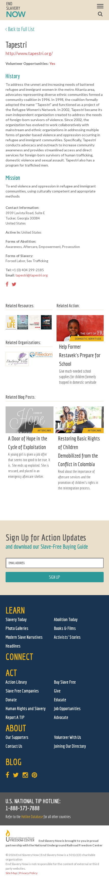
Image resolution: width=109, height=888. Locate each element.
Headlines (13, 646)
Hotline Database (32, 816)
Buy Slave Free (65, 682)
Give (57, 690)
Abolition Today (66, 619)
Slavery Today (16, 619)
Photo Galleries (17, 628)
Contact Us (14, 746)
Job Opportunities (67, 708)
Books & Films (65, 628)
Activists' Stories (67, 637)
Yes (52, 63)
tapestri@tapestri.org (31, 275)
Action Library (16, 682)
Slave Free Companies (22, 690)
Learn (15, 610)
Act (11, 673)
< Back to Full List (20, 29)
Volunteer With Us (67, 737)
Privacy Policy (28, 873)
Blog (14, 762)
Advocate (61, 717)
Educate (60, 699)
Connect (19, 656)
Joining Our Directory (70, 746)
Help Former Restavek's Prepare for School (79, 355)
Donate (11, 699)
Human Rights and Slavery (26, 708)
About (16, 728)
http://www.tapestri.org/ (29, 53)
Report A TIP (15, 717)
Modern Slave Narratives (24, 637)
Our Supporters (17, 737)
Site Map (11, 873)
